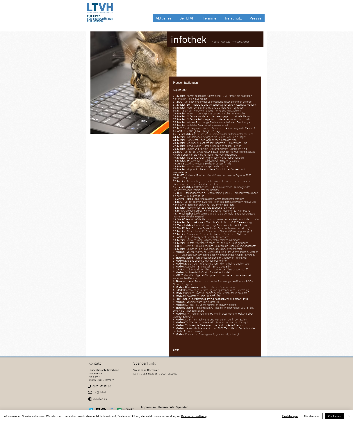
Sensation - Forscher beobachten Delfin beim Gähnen (216, 234)
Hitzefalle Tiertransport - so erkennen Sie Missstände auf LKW (225, 219)
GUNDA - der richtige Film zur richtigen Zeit (205, 298)
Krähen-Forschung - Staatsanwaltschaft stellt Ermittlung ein (219, 122)
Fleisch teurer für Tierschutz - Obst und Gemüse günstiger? (219, 231)
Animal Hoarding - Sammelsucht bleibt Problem (222, 225)
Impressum (148, 407)
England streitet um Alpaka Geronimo (206, 260)
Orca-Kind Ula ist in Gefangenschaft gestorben (219, 198)
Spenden (182, 407)
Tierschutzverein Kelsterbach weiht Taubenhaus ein (215, 157)
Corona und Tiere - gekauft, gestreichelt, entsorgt (212, 334)
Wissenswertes (240, 41)
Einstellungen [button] (290, 416)
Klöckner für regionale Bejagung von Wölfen (211, 207)
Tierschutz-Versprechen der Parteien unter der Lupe (224, 134)
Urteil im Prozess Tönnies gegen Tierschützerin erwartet (216, 293)
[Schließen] (348, 416)
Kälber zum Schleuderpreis (204, 301)
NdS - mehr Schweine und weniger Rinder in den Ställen (216, 319)
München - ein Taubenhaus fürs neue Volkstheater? (215, 248)
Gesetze (225, 41)
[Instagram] (103, 410)
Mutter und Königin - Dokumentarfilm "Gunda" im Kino (217, 148)
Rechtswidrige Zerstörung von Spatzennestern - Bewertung (216, 290)
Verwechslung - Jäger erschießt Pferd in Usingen (213, 240)
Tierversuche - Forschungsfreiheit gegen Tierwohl (214, 145)
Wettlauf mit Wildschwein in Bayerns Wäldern (216, 160)
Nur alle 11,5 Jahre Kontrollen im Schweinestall (211, 304)
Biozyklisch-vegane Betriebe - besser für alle (207, 163)
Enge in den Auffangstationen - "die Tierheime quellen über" (217, 263)
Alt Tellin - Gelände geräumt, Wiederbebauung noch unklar (219, 119)
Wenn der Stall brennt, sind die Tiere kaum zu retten (215, 107)
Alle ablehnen (312, 416)
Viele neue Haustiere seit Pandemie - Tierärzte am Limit (217, 142)
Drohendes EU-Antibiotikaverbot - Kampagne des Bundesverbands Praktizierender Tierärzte (211, 189)
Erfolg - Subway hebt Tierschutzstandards (206, 237)
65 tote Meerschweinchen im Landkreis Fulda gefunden (217, 243)
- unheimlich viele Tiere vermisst (210, 287)
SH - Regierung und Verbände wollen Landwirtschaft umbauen (221, 104)
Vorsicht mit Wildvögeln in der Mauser (208, 166)
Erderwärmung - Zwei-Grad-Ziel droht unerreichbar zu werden (223, 251)
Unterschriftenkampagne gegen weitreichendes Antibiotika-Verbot (218, 254)
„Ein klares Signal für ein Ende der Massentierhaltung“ (220, 228)
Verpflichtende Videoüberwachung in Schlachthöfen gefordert (219, 101)
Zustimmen (334, 416)
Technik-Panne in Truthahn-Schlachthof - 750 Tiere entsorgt (219, 222)
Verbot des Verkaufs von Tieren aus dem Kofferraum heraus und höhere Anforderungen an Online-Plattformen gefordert (214, 203)
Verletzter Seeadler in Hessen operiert (207, 125)
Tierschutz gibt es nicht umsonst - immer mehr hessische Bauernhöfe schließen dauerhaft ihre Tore (212, 183)
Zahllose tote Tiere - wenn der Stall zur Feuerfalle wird (214, 325)
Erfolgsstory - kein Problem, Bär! (203, 296)
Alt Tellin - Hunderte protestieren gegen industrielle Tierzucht (220, 116)
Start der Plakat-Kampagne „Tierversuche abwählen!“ (212, 110)
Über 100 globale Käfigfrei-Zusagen (202, 131)
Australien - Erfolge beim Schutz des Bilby (208, 266)
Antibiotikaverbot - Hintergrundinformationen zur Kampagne (216, 210)
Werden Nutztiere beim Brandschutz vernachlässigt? (218, 322)
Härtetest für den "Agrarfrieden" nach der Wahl (212, 140)
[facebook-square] (98, 410)
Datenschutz (166, 407)
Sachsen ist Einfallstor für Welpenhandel (207, 272)
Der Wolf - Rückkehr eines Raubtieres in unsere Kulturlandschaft (220, 245)
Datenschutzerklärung (194, 416)
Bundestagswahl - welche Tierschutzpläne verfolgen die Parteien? (219, 128)
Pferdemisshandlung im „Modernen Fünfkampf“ (221, 257)
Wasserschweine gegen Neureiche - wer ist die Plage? (216, 137)
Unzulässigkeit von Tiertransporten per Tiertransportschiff (215, 269)
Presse (215, 41)
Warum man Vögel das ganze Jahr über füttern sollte (216, 113)
